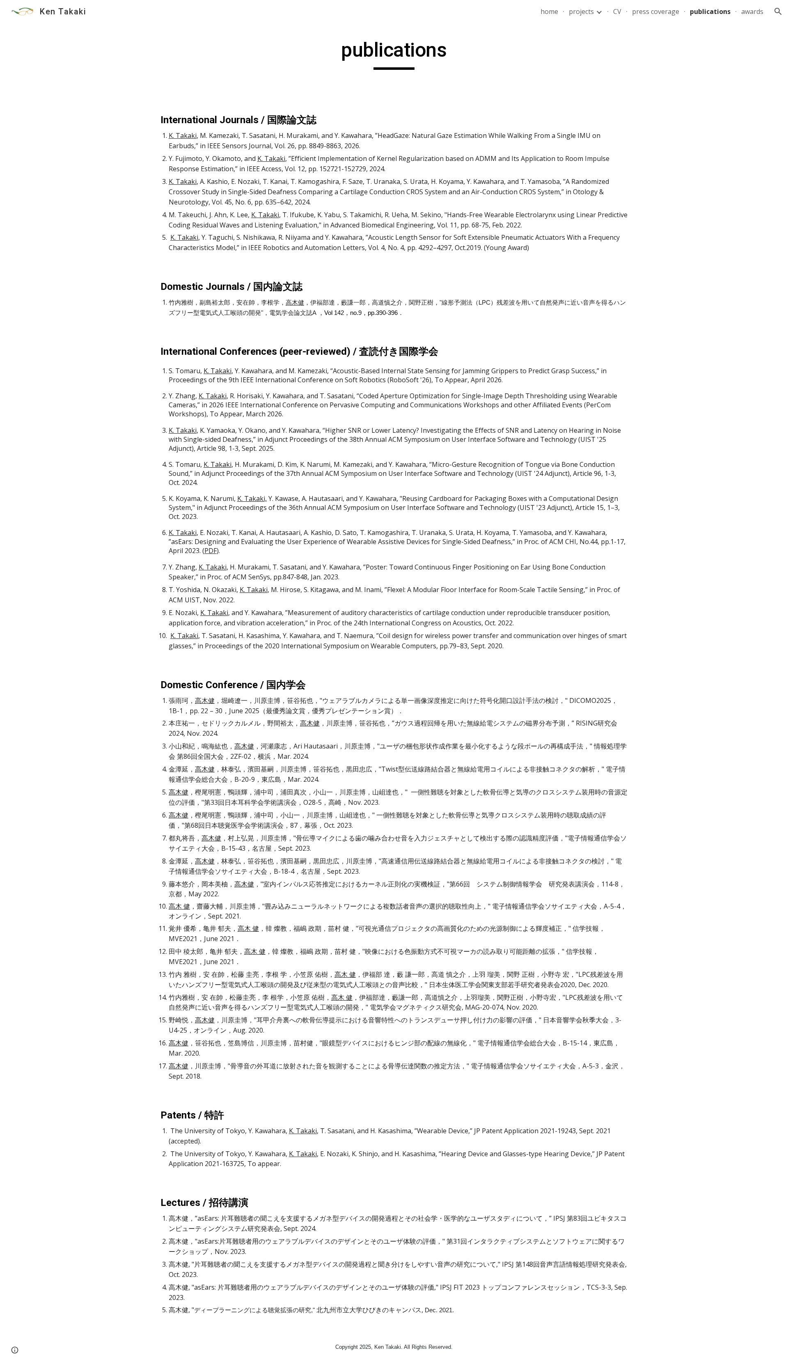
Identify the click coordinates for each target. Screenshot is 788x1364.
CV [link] (617, 11)
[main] (394, 53)
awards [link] (752, 11)
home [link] (549, 11)
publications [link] (710, 11)
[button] (778, 11)
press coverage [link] (655, 11)
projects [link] (581, 11)
